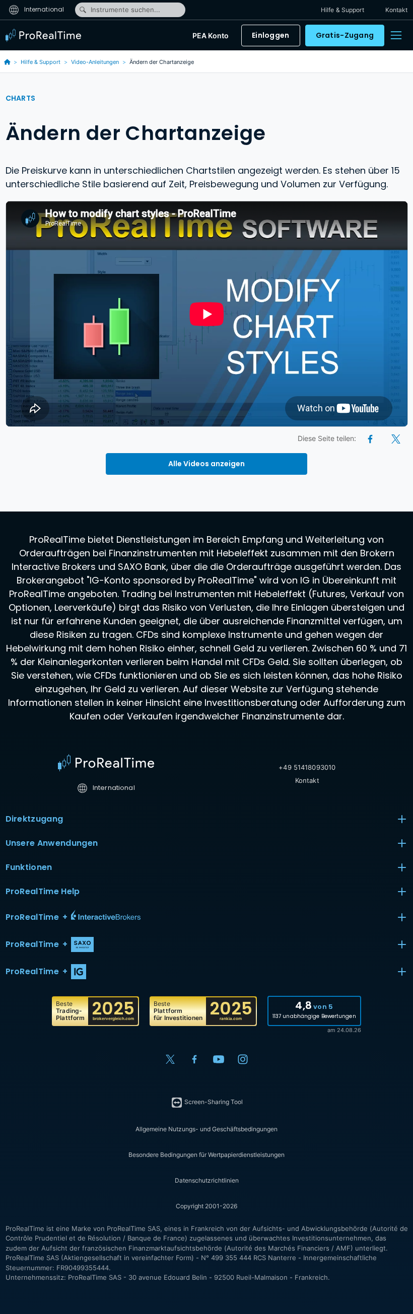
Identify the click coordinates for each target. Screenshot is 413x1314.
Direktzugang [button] (34, 819)
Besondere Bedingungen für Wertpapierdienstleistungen (206, 1154)
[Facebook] (371, 438)
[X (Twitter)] (396, 438)
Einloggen (271, 35)
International (43, 9)
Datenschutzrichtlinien (207, 1180)
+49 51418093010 (307, 767)
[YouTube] (218, 1059)
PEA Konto (210, 35)
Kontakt (396, 10)
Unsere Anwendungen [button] (52, 843)
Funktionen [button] (29, 867)
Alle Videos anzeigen (206, 464)
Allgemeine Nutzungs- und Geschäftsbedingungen (206, 1129)
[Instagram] (243, 1059)
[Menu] (395, 35)
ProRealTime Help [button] (43, 891)
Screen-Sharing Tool (213, 1102)
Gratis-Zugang (345, 35)
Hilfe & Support (342, 10)
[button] (207, 917)
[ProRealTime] (46, 35)
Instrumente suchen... (125, 10)
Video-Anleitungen (95, 61)
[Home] (106, 762)
